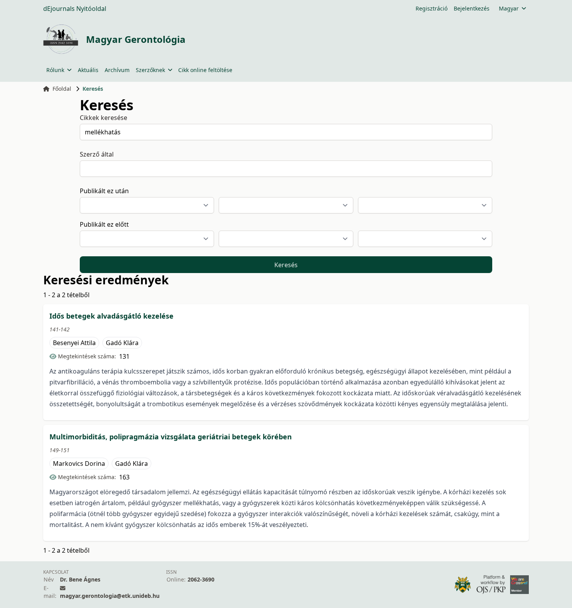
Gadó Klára (122, 342)
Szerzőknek (150, 70)
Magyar (509, 8)
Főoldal (62, 88)
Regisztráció (431, 8)
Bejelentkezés (472, 8)
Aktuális (88, 70)
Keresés (286, 265)
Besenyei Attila (74, 342)
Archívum (117, 70)
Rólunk (55, 70)
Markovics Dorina (79, 463)
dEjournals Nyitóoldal (74, 8)
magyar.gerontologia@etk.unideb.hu (110, 595)
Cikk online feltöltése (205, 70)
